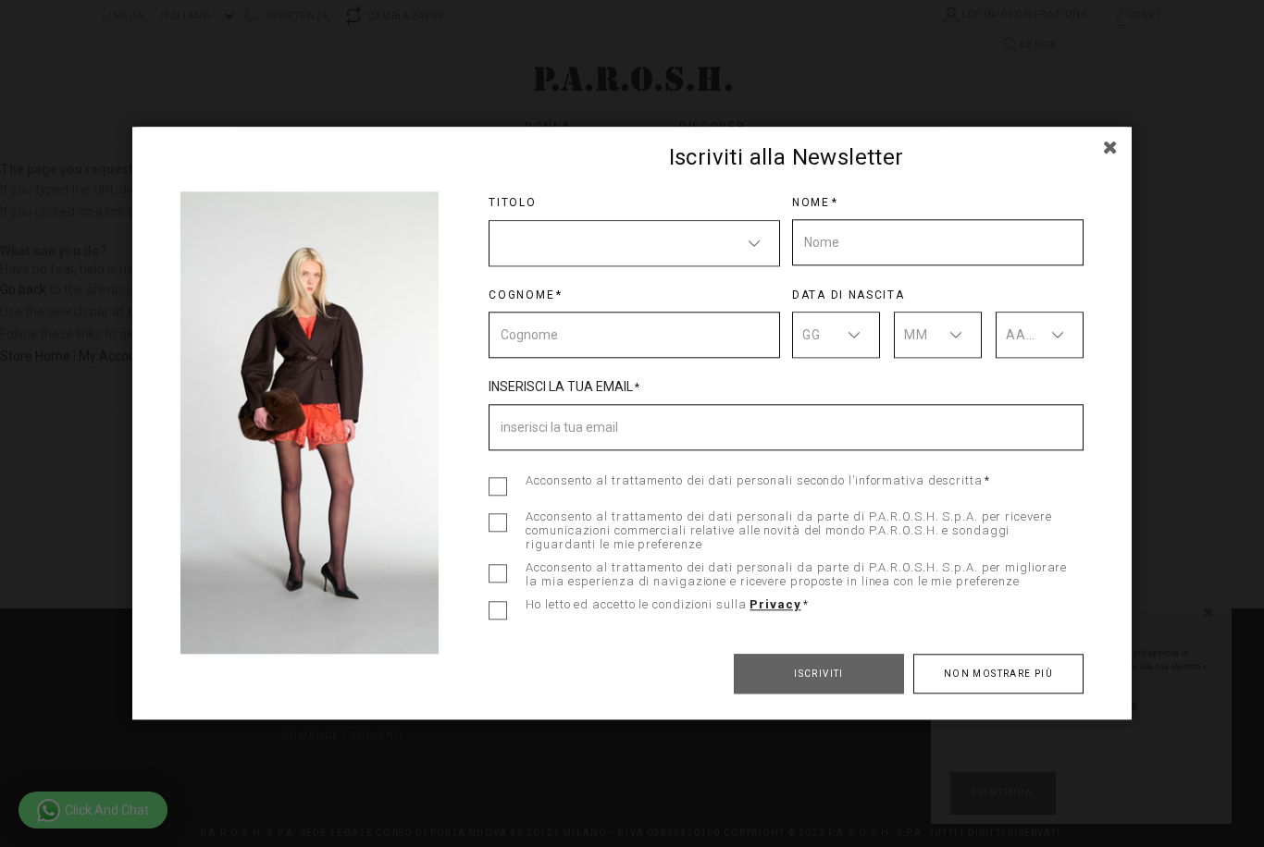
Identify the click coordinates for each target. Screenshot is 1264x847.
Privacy (775, 604)
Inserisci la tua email (561, 386)
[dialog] (632, 423)
